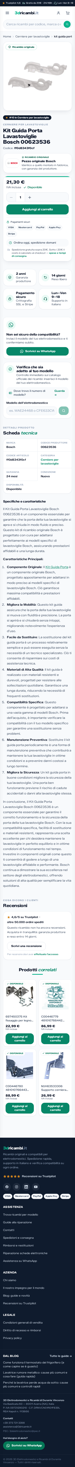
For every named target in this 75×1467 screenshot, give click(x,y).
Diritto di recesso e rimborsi (22, 1330)
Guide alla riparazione (17, 1222)
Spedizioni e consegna (18, 1237)
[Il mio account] (58, 13)
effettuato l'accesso (46, 954)
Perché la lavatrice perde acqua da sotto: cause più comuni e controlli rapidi (35, 1384)
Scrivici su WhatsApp (40, 351)
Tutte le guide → (61, 1356)
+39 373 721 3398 (14, 1422)
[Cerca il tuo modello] (64, 410)
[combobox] (35, 24)
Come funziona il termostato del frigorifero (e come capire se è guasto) (33, 1364)
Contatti (8, 1230)
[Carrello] (67, 13)
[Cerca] (67, 24)
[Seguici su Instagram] (16, 1187)
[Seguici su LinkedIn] (26, 1187)
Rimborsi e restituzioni (18, 1245)
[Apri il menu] (7, 13)
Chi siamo (9, 1280)
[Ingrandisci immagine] (37, 76)
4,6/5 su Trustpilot (24, 917)
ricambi (26, 13)
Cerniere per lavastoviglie (32, 36)
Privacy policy (12, 1338)
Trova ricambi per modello (20, 1214)
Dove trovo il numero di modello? (39, 392)
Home (7, 36)
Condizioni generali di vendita (22, 1322)
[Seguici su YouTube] (36, 1187)
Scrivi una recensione (26, 946)
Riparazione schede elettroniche (25, 1253)
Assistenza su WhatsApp (20, 1261)
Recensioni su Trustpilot (19, 1303)
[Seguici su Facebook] (7, 1187)
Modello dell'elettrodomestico (27, 403)
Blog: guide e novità (16, 1295)
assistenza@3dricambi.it (17, 1426)
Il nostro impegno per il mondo (23, 1288)
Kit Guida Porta (57, 567)
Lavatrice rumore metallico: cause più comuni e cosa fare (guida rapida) (35, 1374)
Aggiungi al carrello (37, 209)
